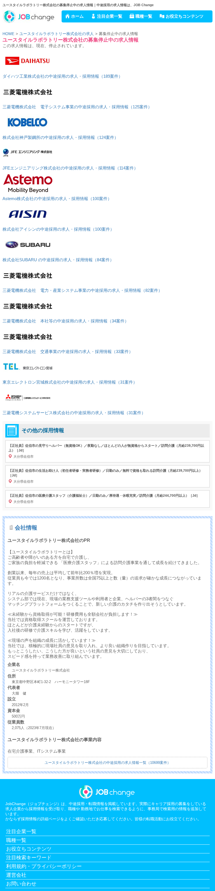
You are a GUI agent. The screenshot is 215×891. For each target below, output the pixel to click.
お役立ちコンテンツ (185, 16)
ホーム (77, 16)
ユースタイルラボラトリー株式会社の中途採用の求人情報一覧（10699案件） (108, 763)
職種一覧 (143, 16)
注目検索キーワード (29, 857)
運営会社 (16, 875)
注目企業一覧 (109, 16)
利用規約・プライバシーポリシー (44, 866)
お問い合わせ (21, 884)
